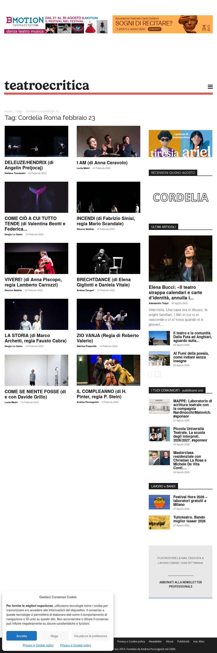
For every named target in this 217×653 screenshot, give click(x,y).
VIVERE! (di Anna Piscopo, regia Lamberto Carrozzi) (33, 282)
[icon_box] (180, 572)
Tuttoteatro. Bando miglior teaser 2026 (189, 519)
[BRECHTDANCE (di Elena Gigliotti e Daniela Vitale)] (108, 258)
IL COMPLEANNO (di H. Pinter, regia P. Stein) (102, 394)
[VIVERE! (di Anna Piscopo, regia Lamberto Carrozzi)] (36, 258)
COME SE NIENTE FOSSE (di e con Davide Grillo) (35, 394)
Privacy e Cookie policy (38, 645)
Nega (54, 636)
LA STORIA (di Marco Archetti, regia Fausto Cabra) (36, 338)
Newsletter (155, 641)
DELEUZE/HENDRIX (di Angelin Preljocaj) (29, 165)
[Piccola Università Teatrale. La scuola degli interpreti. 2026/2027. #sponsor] (159, 434)
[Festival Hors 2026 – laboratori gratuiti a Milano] (159, 502)
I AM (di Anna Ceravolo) (102, 162)
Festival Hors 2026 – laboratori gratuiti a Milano (190, 500)
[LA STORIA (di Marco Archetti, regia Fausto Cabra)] (36, 314)
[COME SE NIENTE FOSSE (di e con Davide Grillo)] (36, 370)
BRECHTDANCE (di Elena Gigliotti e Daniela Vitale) (104, 282)
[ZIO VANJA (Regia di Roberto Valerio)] (108, 314)
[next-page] (158, 374)
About (169, 641)
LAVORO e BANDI (163, 486)
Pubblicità (183, 641)
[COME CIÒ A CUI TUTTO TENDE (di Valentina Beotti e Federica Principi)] (36, 197)
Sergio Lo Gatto (13, 234)
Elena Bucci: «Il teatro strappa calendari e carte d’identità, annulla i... (175, 292)
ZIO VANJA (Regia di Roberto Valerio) (108, 338)
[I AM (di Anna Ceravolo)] (108, 141)
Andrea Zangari (85, 290)
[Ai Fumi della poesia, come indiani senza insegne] (159, 358)
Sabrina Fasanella (86, 346)
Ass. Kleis (198, 641)
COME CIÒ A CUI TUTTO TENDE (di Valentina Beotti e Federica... (35, 223)
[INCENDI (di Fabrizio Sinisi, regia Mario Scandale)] (108, 197)
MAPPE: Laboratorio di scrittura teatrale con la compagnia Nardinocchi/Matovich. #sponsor (192, 408)
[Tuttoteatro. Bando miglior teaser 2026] (159, 522)
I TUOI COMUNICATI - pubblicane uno (177, 390)
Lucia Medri (83, 168)
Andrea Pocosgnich (88, 402)
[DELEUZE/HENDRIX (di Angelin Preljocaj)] (36, 141)
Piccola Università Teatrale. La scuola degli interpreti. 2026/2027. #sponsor (190, 434)
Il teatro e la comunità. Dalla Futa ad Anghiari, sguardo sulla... (192, 336)
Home (8, 111)
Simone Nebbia (85, 229)
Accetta (21, 636)
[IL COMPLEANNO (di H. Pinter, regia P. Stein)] (108, 370)
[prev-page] (151, 374)
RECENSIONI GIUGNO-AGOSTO (173, 172)
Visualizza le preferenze (90, 636)
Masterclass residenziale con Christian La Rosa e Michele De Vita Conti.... (189, 460)
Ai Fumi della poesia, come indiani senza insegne (191, 357)
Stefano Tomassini (15, 173)
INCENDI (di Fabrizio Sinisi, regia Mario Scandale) (106, 221)
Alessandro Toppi (158, 303)
